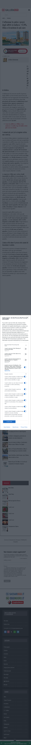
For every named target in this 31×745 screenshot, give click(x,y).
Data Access (15, 427)
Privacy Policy (24, 427)
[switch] (25, 349)
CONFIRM (9, 421)
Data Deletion (7, 427)
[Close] (28, 318)
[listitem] (15, 345)
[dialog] (15, 372)
